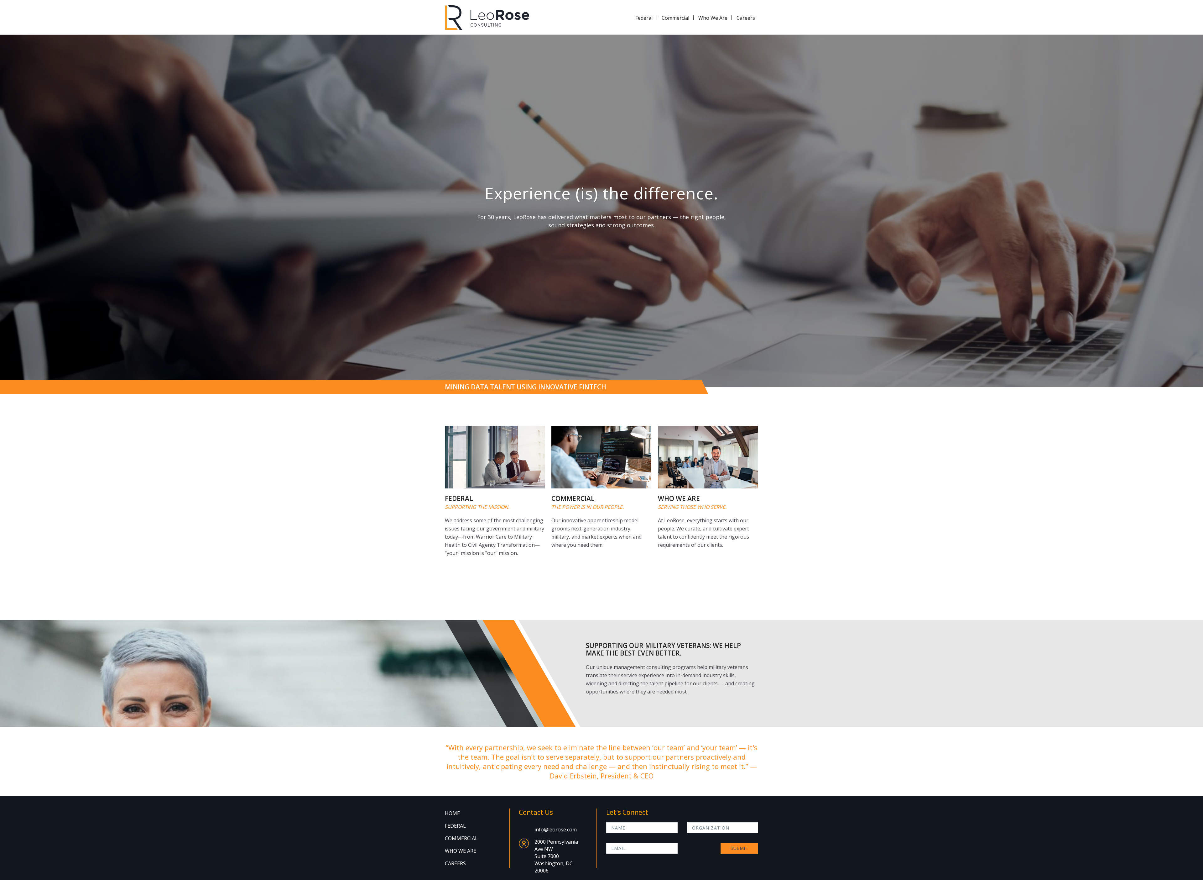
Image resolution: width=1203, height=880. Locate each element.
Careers (746, 17)
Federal (644, 17)
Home (452, 813)
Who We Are (712, 17)
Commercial (675, 17)
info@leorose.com (555, 829)
